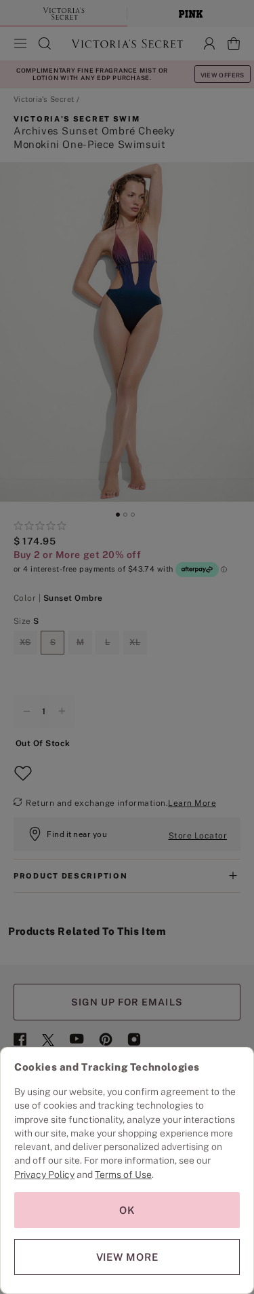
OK (127, 1210)
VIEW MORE (127, 1257)
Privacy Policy (44, 1174)
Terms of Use (123, 1174)
